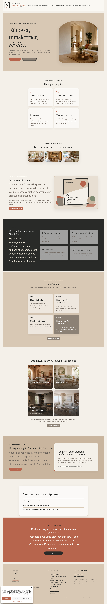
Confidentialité (95, 597)
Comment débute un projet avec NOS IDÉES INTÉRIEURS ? (41, 509)
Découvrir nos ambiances (16, 208)
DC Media (38, 597)
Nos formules (54, 586)
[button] (31, 587)
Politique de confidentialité (17, 601)
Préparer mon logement (15, 469)
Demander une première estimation (53, 553)
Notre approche (54, 591)
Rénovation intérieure (56, 580)
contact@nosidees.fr (80, 576)
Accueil (52, 578)
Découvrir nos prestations (29, 59)
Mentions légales (55, 574)
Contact (52, 593)
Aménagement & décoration (58, 582)
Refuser (17, 598)
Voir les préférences (27, 598)
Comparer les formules (53, 338)
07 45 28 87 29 (78, 574)
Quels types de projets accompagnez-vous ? (37, 505)
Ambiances (53, 589)
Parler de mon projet (14, 59)
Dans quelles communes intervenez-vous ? (37, 501)
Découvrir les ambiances (53, 425)
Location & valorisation (56, 584)
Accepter (6, 598)
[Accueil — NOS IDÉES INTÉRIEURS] (14, 5)
